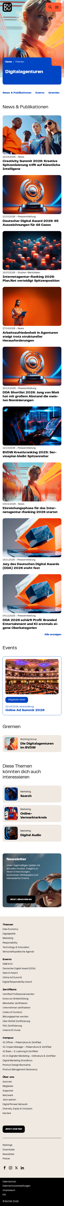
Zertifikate (9, 989)
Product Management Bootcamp (20, 1070)
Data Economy (10, 929)
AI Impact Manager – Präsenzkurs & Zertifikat (27, 1047)
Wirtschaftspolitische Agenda (18, 952)
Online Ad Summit (12, 978)
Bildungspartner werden (15, 1017)
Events (39, 93)
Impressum (9, 1190)
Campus (8, 1038)
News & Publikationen (17, 93)
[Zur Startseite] (7, 7)
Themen (19, 62)
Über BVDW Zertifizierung (16, 1021)
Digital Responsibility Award (17, 982)
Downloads (9, 1150)
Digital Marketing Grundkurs (17, 1061)
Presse (6, 1159)
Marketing (8, 938)
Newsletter (8, 1154)
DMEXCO (8, 964)
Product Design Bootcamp (17, 1065)
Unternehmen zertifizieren (17, 1008)
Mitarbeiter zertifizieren (15, 1003)
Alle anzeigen (52, 634)
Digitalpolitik (9, 934)
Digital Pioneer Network (15, 1104)
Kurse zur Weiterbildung (15, 999)
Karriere (7, 1113)
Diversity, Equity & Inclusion (17, 1109)
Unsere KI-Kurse (12, 1030)
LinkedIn (22, 1168)
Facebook (5, 1168)
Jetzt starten (9, 1100)
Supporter (8, 1091)
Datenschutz (9, 1182)
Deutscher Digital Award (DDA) (19, 969)
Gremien (53, 93)
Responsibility (10, 943)
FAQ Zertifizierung (12, 1026)
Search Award (10, 973)
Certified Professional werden (18, 994)
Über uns (8, 1077)
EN (4, 1195)
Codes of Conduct (12, 1012)
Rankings (7, 1145)
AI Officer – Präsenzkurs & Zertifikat (22, 1043)
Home (8, 62)
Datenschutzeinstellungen (16, 1186)
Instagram (10, 1168)
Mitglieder (8, 1086)
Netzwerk (8, 1096)
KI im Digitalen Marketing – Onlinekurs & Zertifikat (29, 1056)
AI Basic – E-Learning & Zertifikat (20, 1052)
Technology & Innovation (16, 948)
